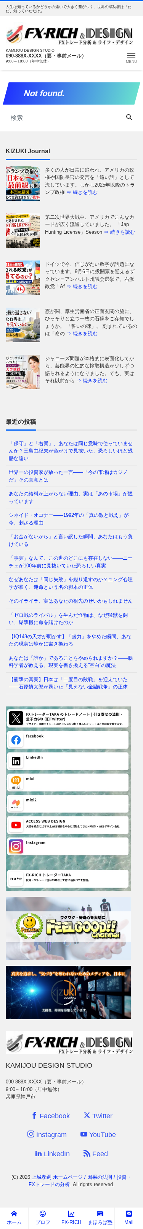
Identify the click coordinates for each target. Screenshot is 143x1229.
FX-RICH (71, 1222)
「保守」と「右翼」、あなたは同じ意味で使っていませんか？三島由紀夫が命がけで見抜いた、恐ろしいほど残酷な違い (71, 451)
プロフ (42, 1222)
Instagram (50, 1135)
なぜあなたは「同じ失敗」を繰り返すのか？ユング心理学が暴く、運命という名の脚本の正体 (71, 583)
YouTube (101, 1135)
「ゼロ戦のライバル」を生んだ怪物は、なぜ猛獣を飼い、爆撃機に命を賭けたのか (68, 619)
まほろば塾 (100, 1222)
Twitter (101, 1116)
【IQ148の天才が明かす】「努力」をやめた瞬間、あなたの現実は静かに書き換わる (70, 640)
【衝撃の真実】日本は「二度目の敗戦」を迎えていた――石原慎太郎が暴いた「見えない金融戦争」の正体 (68, 683)
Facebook (54, 1116)
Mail (128, 1222)
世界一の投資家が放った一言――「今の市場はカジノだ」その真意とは (68, 476)
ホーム (14, 1222)
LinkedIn (56, 1154)
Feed (99, 1154)
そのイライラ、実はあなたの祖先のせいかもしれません (71, 601)
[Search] (129, 118)
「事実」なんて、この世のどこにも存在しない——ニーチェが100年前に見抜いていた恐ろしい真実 (71, 562)
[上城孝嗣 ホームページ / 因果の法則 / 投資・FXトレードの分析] (69, 33)
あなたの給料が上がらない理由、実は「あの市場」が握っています (71, 497)
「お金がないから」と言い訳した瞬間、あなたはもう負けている (71, 540)
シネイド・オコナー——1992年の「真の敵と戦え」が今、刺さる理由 (69, 519)
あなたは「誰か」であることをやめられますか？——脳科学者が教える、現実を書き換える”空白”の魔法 (71, 662)
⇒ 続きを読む (82, 192)
